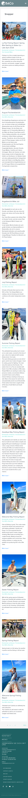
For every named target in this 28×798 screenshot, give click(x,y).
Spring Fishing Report (10, 640)
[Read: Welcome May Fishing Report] (14, 497)
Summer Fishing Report (11, 343)
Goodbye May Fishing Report (13, 432)
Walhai (5, 773)
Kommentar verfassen (8, 50)
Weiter (25, 725)
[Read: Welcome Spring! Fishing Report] (14, 676)
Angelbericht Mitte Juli (10, 201)
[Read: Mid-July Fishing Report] (14, 187)
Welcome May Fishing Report (13, 517)
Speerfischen (7, 776)
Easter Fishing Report (10, 590)
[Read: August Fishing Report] (14, 93)
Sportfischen (7, 779)
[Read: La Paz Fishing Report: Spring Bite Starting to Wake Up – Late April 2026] (14, 30)
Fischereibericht (20, 50)
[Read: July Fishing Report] (14, 263)
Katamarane (7, 768)
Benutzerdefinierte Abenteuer (13, 782)
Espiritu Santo (8, 771)
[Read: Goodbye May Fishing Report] (14, 412)
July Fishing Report (9, 282)
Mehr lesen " (5, 71)
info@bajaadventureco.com (8, 763)
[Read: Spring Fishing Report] (14, 628)
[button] (26, 3)
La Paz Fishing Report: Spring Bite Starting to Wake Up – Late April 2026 (13, 45)
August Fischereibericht (11, 113)
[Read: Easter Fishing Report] (14, 570)
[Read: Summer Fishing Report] (14, 324)
